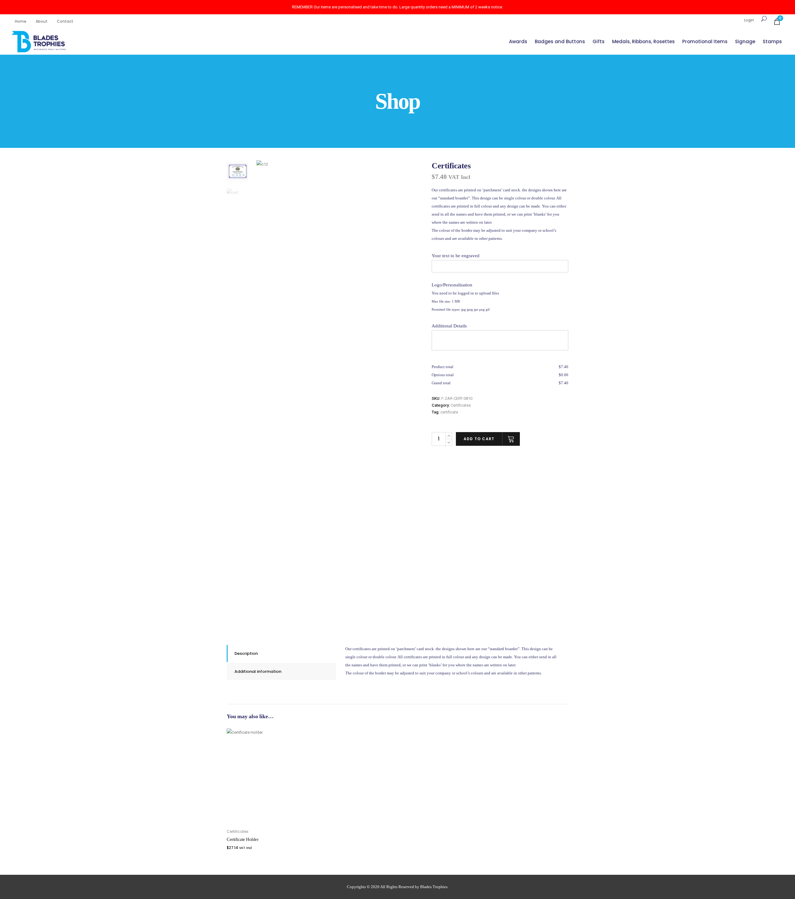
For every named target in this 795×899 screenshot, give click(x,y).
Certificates (461, 405)
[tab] (281, 653)
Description (246, 653)
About (42, 21)
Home (20, 21)
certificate (449, 412)
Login (749, 20)
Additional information (257, 671)
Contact (65, 21)
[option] (341, 244)
